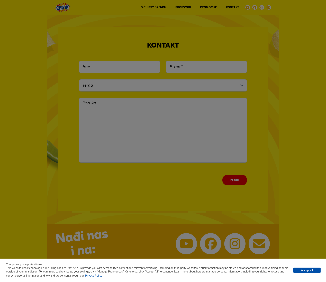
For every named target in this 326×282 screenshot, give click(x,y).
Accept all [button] (307, 270)
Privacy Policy (93, 275)
